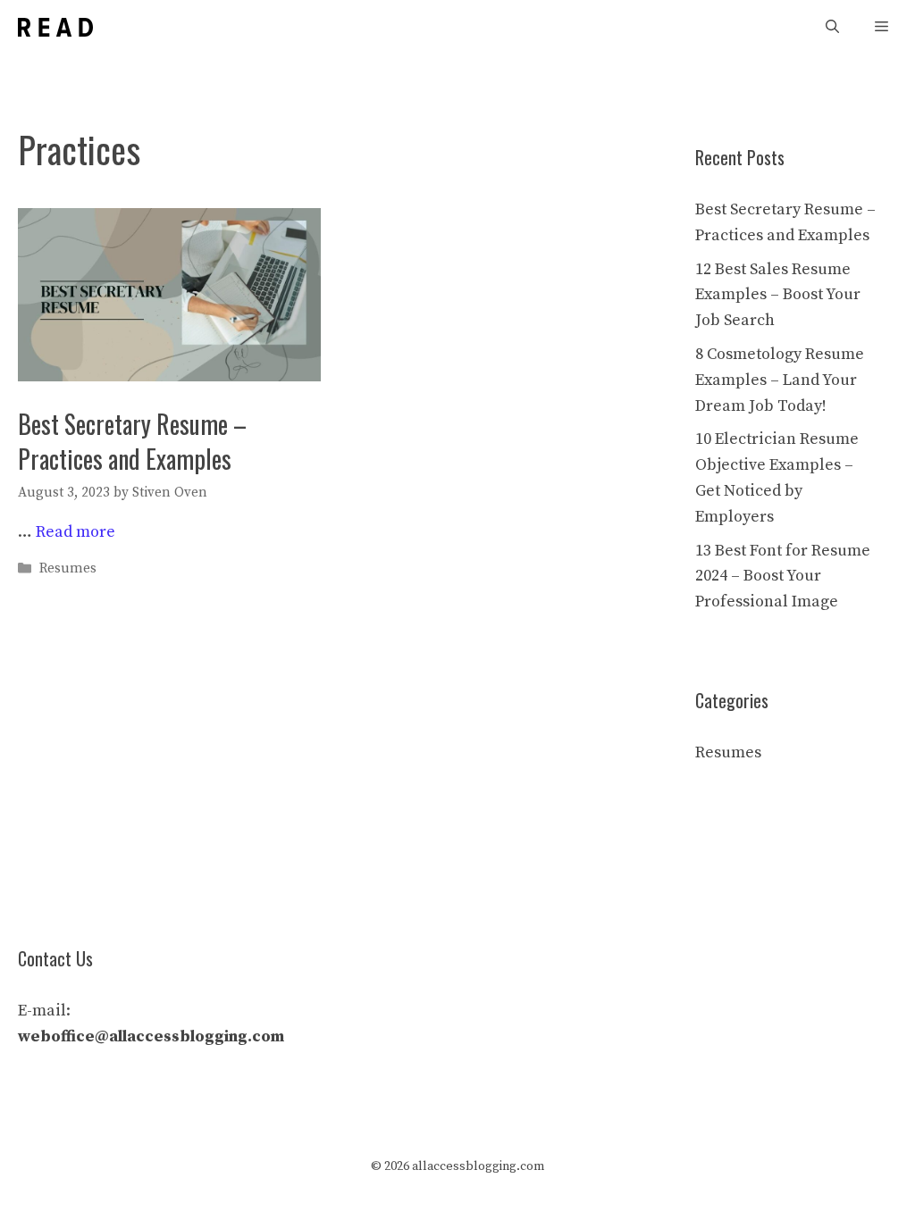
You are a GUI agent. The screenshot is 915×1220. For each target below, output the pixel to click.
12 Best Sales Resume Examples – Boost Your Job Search (777, 295)
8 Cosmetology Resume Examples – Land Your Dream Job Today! (779, 380)
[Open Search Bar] (832, 27)
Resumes (68, 568)
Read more (75, 532)
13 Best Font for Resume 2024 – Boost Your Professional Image (782, 576)
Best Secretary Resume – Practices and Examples (132, 441)
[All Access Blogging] (55, 27)
